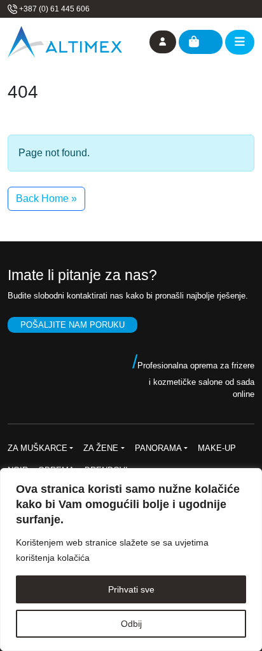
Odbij (131, 624)
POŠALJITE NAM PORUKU (72, 325)
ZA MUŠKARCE (37, 448)
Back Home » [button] (46, 198)
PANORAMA (158, 448)
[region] (131, 559)
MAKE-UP (217, 448)
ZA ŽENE (100, 448)
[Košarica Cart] (201, 42)
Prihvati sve (131, 589)
